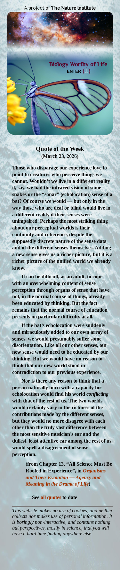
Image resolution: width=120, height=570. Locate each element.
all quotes (51, 497)
